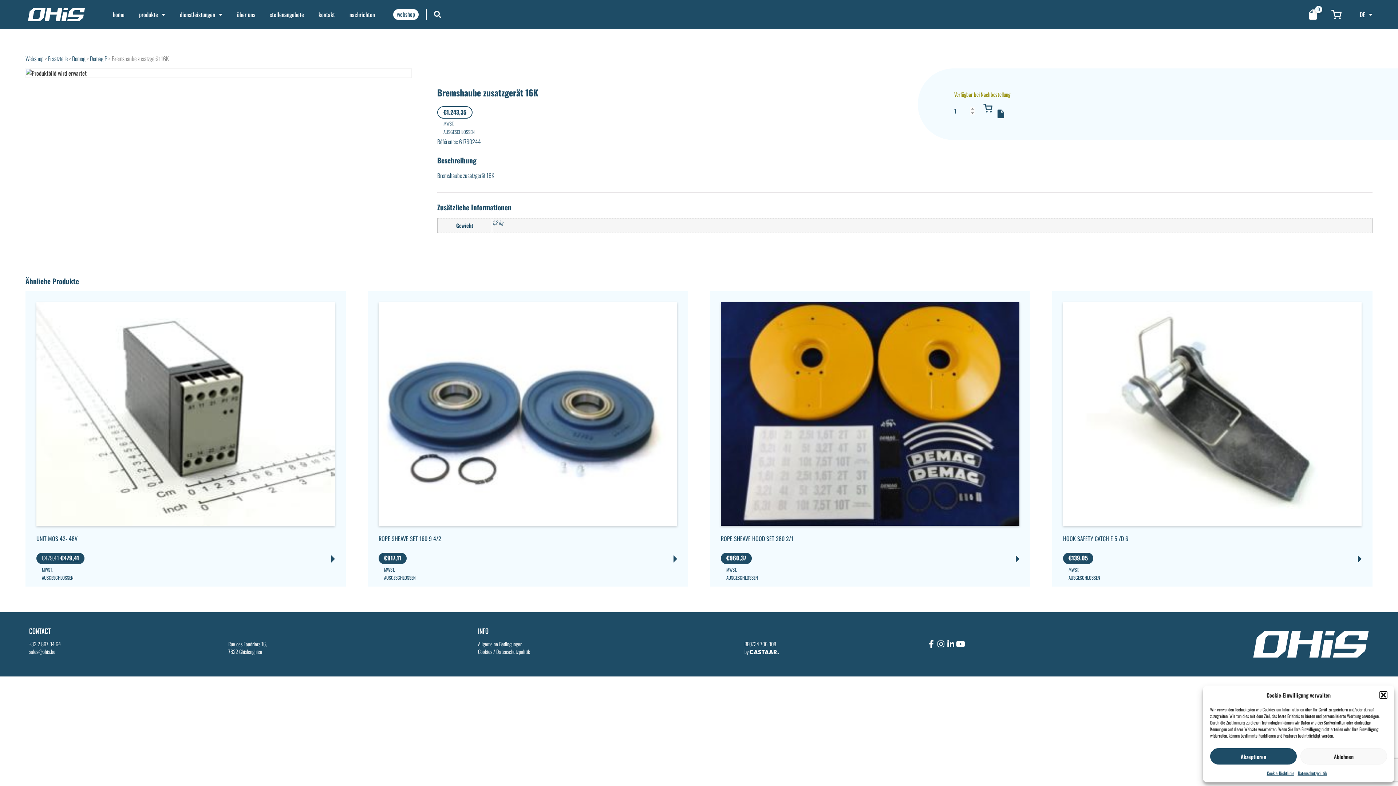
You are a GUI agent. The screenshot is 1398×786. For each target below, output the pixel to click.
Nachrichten (362, 15)
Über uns (246, 15)
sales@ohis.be (42, 651)
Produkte (148, 15)
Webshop (34, 58)
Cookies (485, 651)
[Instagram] (941, 644)
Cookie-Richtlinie (1280, 773)
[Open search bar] (437, 14)
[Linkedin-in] (951, 644)
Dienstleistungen (197, 15)
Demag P (98, 58)
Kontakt (327, 15)
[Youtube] (961, 644)
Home (119, 15)
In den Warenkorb (988, 108)
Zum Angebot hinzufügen (1000, 114)
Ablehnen (1344, 757)
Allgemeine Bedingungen (500, 644)
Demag (79, 58)
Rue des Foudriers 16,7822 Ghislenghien (247, 648)
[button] (1383, 695)
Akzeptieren (1253, 757)
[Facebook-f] (931, 644)
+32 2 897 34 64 (45, 644)
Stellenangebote (287, 15)
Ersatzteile (58, 58)
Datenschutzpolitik (1312, 773)
